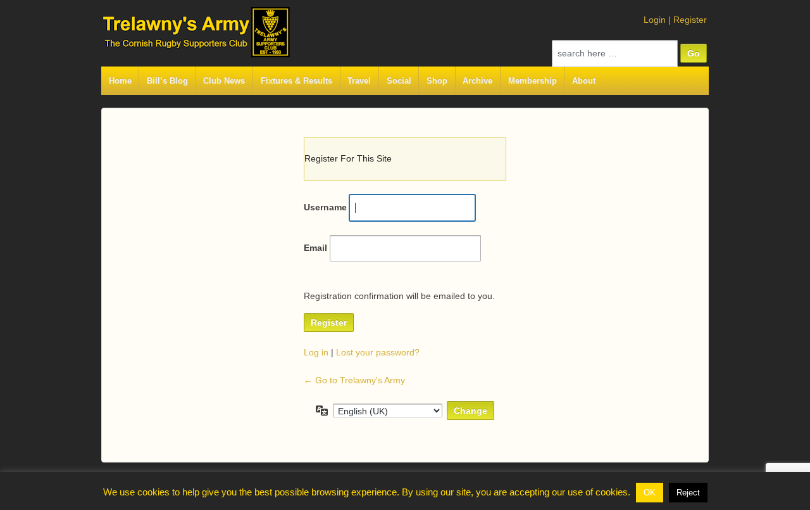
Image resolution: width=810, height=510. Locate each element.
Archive (477, 81)
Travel (359, 81)
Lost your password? (378, 352)
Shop (437, 81)
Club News (224, 81)
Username (325, 207)
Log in (316, 352)
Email (315, 248)
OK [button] (650, 492)
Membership (532, 81)
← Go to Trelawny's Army (354, 380)
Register (690, 20)
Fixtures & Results (296, 81)
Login (655, 20)
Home (120, 81)
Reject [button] (688, 492)
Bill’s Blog (167, 81)
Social (399, 81)
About (583, 81)
